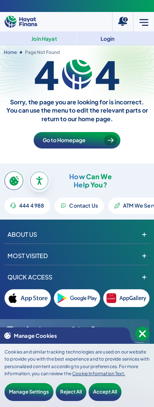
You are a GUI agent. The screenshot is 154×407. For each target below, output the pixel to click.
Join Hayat (44, 38)
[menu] (143, 21)
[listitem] (27, 298)
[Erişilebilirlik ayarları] (39, 180)
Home (10, 52)
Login (108, 38)
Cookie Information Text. (98, 373)
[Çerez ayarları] (13, 180)
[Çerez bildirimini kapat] (142, 334)
